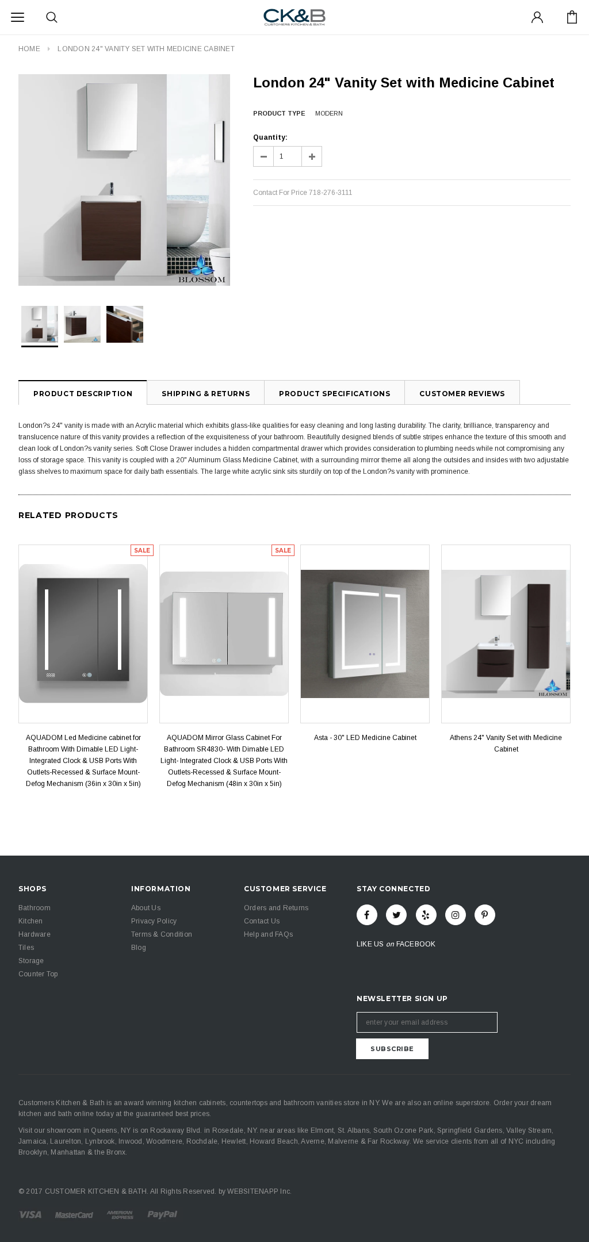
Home (29, 49)
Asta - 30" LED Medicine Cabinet (365, 738)
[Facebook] (367, 914)
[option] (124, 180)
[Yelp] (426, 914)
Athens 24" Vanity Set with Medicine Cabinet (506, 743)
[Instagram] (455, 914)
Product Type (279, 113)
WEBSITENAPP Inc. (259, 1191)
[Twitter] (396, 914)
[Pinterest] (485, 914)
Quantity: (270, 137)
